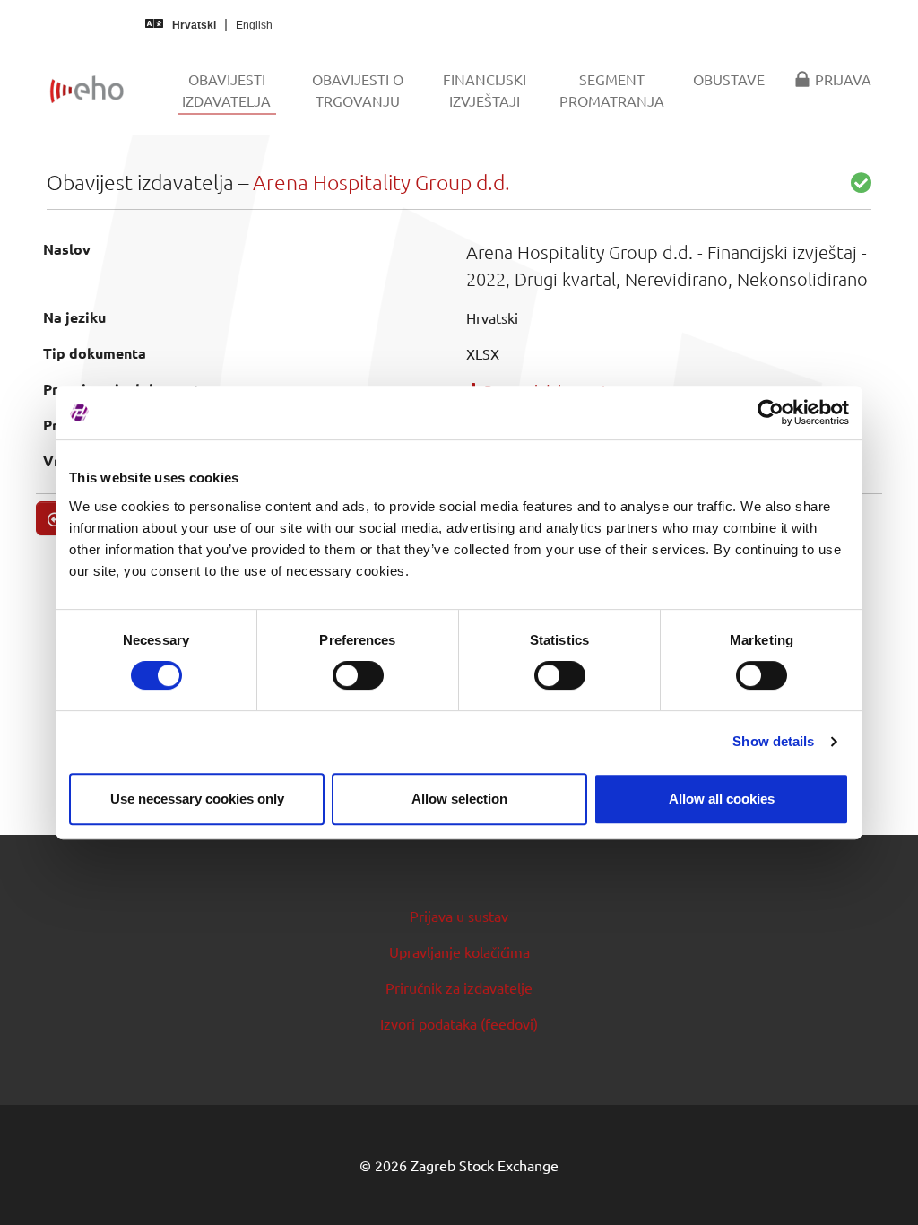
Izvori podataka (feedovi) (459, 1023)
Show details (773, 741)
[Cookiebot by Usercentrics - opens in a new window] (770, 412)
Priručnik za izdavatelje (459, 987)
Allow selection (459, 798)
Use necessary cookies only (197, 798)
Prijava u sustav (459, 916)
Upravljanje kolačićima (459, 951)
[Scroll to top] (878, 1185)
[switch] (358, 675)
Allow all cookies (722, 798)
